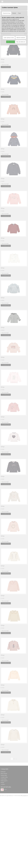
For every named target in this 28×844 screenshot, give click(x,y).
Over (19, 13)
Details (14, 13)
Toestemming (6, 13)
